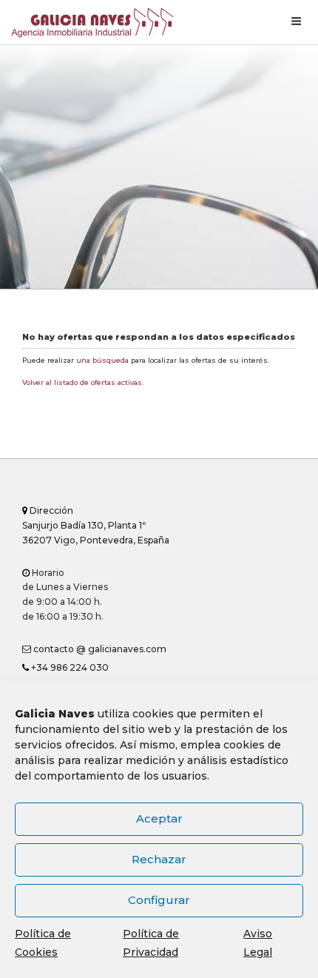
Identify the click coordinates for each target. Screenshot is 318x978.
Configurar (159, 900)
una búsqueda (102, 360)
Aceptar (159, 818)
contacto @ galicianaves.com (98, 648)
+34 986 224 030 (69, 667)
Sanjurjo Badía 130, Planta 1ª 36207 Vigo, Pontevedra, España (95, 525)
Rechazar (159, 859)
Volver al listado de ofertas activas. (82, 382)
